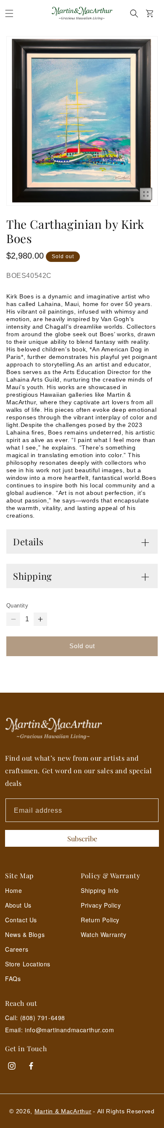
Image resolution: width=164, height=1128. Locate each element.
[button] (9, 13)
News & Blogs (25, 934)
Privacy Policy (101, 905)
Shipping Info (100, 890)
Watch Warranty (103, 934)
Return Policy (100, 920)
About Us (18, 905)
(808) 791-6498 (42, 1017)
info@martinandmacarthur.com (69, 1030)
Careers (16, 949)
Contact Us (21, 920)
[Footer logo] (82, 728)
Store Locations (27, 964)
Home (13, 890)
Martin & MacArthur (63, 1111)
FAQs (13, 978)
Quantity (17, 605)
